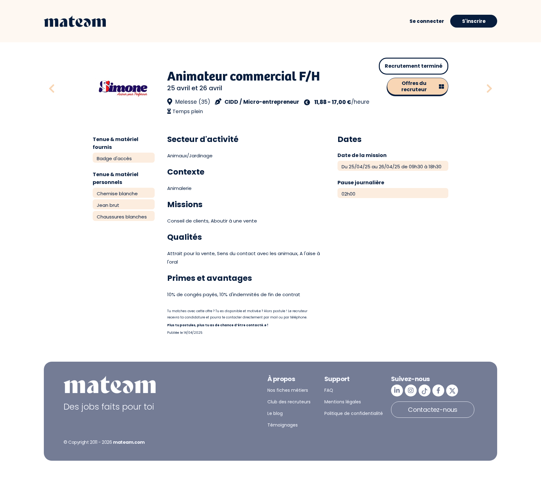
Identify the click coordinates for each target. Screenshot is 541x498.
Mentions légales (342, 402)
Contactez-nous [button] (432, 409)
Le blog (275, 413)
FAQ (328, 390)
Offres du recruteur (414, 86)
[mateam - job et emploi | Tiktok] (424, 390)
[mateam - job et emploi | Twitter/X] (452, 390)
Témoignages (282, 425)
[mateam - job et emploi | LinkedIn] (397, 390)
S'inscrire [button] (474, 21)
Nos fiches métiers (287, 390)
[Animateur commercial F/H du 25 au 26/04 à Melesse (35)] (68, 88)
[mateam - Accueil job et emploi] (75, 21)
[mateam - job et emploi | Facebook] (438, 390)
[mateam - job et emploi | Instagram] (411, 390)
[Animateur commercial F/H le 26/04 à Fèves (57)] (489, 88)
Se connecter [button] (427, 21)
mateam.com (129, 442)
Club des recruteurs (289, 402)
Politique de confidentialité (353, 413)
